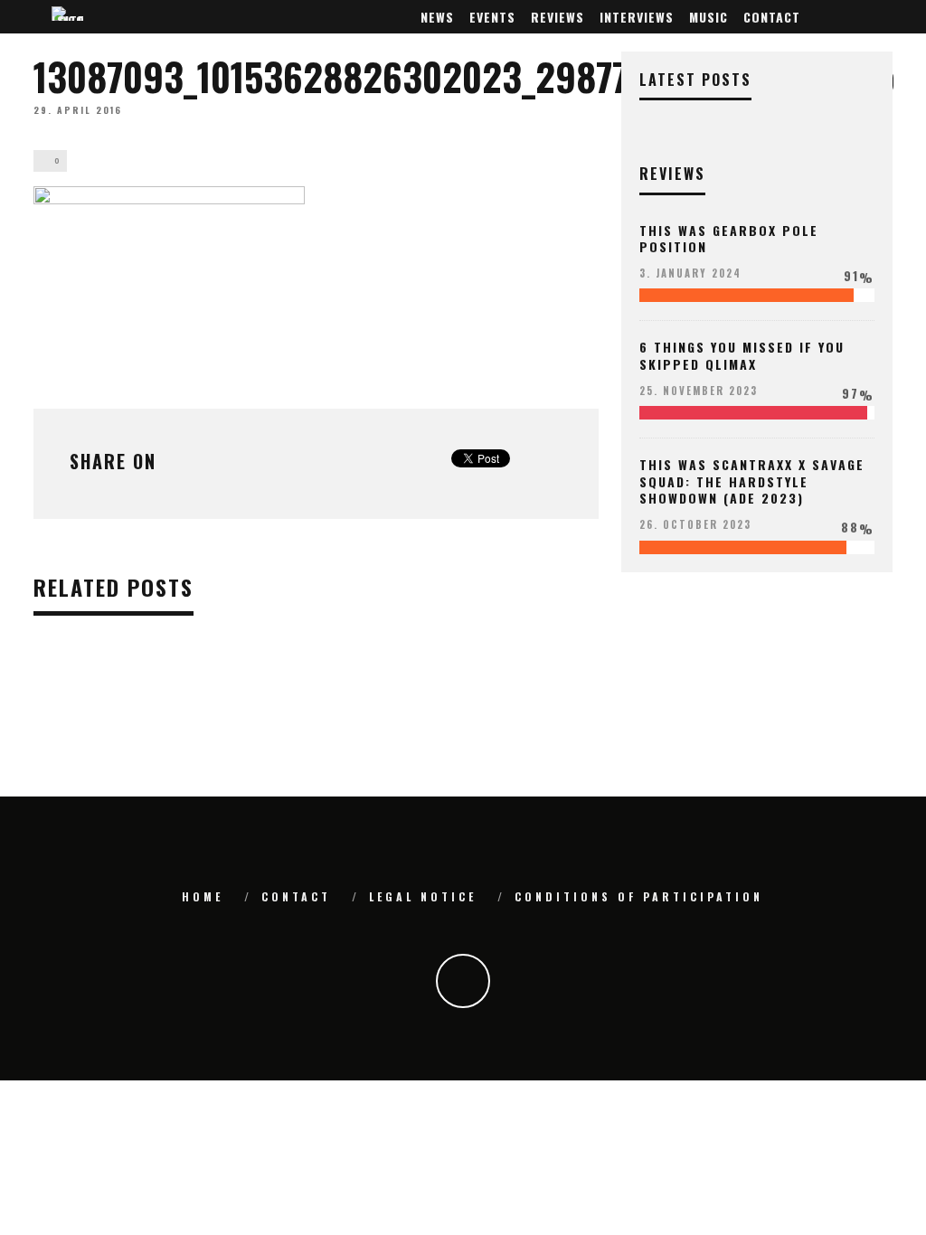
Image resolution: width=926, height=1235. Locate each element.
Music (708, 16)
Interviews (637, 16)
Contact (771, 16)
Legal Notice (423, 896)
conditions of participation (639, 896)
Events (492, 16)
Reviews (557, 16)
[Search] (882, 16)
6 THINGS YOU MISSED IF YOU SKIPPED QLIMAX (742, 354)
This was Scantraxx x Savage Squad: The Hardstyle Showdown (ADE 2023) (752, 480)
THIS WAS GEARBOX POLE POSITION (728, 238)
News (437, 16)
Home (202, 896)
